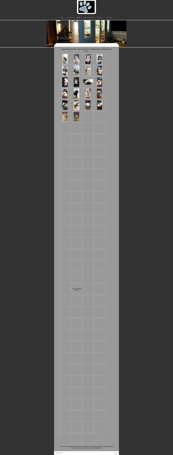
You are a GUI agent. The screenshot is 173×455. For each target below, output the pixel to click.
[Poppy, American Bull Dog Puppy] (76, 289)
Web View (116, 453)
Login (116, 452)
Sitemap (60, 452)
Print (57, 452)
